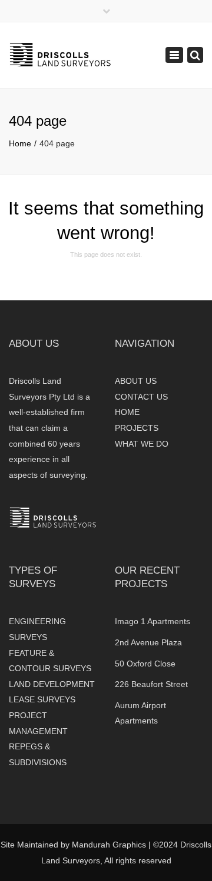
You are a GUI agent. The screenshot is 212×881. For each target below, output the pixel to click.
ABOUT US (136, 381)
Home (20, 143)
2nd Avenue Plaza (148, 642)
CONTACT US (141, 396)
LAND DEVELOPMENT (52, 684)
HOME (127, 412)
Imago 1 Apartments (152, 621)
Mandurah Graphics (109, 844)
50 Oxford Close (145, 663)
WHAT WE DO (141, 443)
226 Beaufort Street (151, 684)
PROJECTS (136, 428)
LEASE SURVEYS (42, 699)
